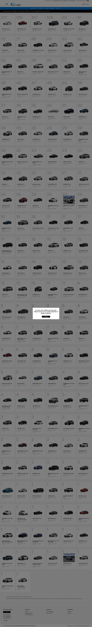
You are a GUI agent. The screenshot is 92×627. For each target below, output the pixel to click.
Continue (46, 316)
